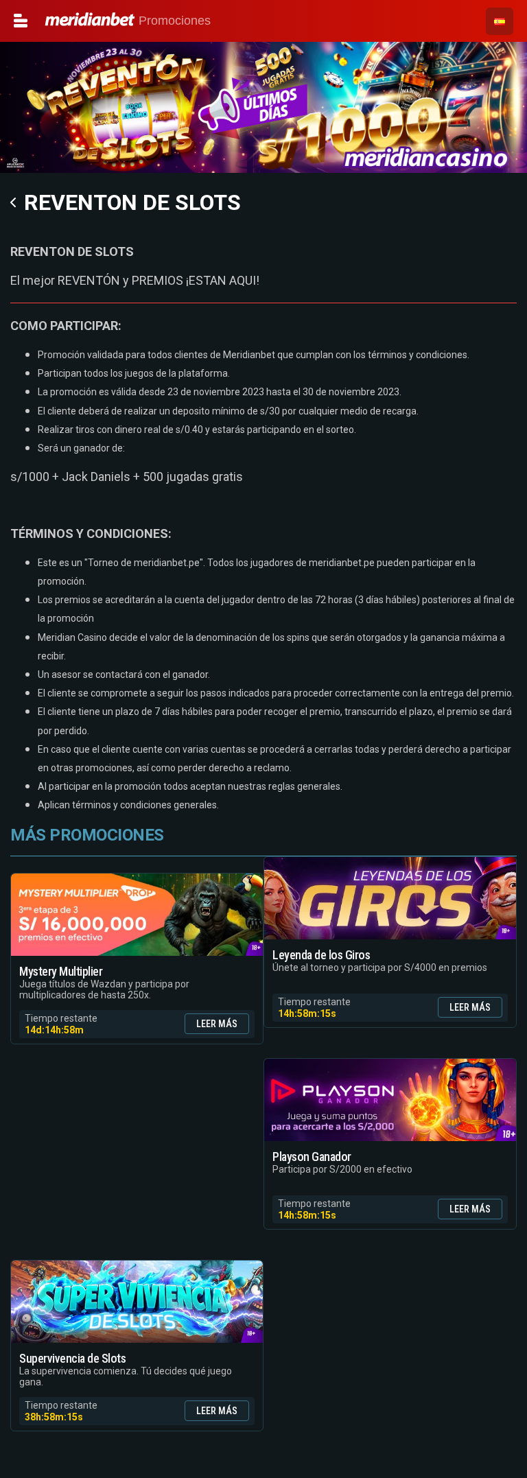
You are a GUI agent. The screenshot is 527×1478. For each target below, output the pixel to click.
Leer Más (216, 1023)
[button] (499, 21)
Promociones (69, 20)
